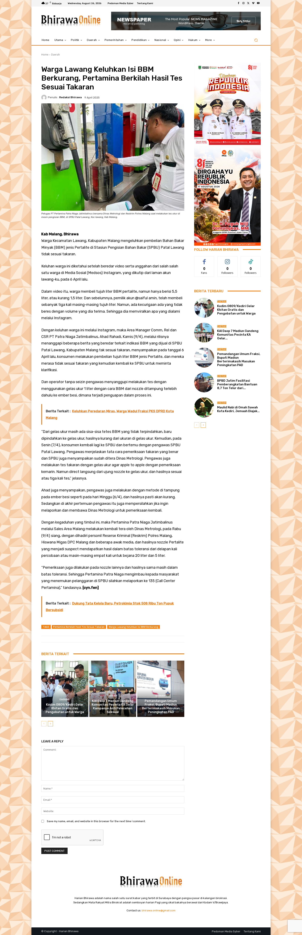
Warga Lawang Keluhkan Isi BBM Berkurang (133, 626)
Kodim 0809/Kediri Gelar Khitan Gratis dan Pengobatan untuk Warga (65, 708)
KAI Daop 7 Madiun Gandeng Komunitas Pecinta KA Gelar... (237, 334)
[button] (256, 40)
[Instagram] (243, 3)
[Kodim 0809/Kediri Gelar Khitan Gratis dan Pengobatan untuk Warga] (64, 689)
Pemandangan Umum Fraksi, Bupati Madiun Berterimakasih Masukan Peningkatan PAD (161, 706)
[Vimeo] (253, 3)
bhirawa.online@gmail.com (158, 910)
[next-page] (50, 723)
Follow (227, 259)
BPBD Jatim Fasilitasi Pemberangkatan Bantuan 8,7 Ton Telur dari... (237, 384)
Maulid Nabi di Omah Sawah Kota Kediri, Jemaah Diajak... (238, 409)
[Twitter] (248, 3)
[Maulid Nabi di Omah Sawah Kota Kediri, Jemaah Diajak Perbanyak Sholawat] (204, 407)
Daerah (55, 54)
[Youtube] (258, 3)
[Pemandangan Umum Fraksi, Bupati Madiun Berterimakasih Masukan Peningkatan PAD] (160, 689)
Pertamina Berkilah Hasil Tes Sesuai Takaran (79, 626)
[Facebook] (238, 3)
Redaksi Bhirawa (70, 97)
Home (44, 54)
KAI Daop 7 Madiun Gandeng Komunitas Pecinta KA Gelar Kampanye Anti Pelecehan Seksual (113, 706)
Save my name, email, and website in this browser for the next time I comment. (96, 821)
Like (204, 259)
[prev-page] (43, 723)
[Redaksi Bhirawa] (44, 97)
